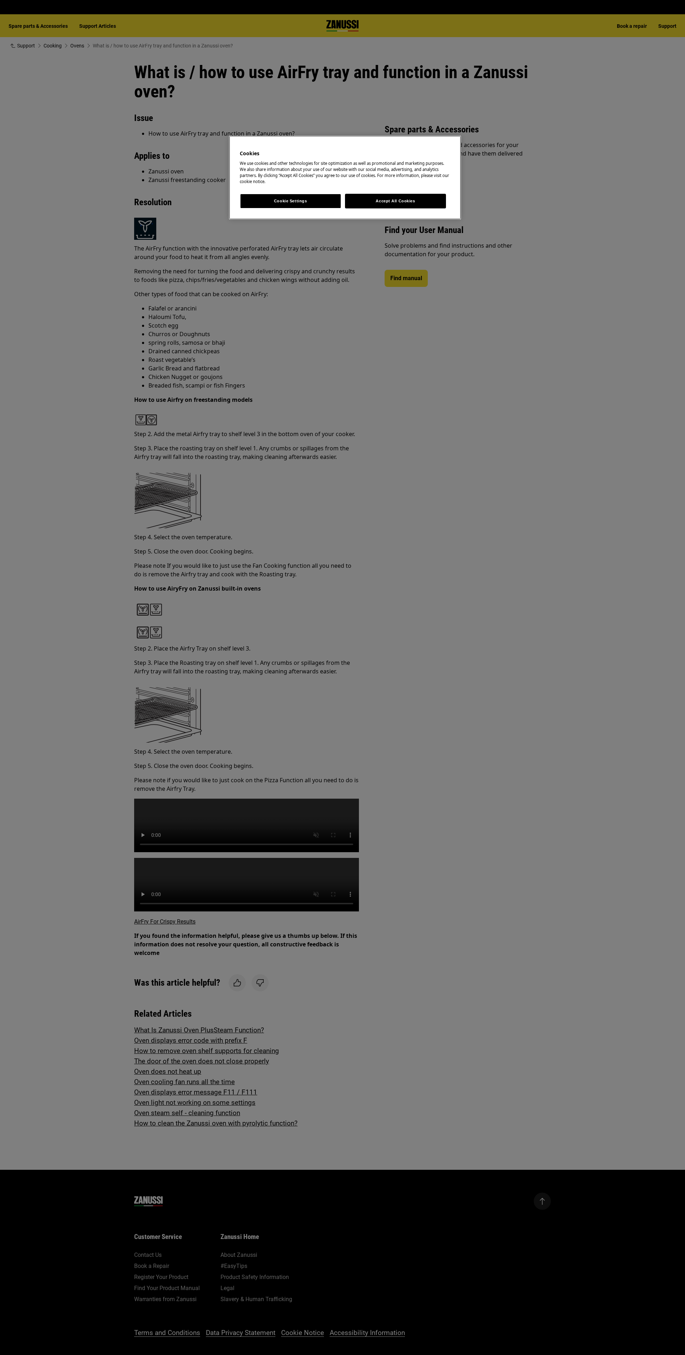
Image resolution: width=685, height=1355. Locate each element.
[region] (345, 178)
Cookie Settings (290, 201)
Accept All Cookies (395, 201)
